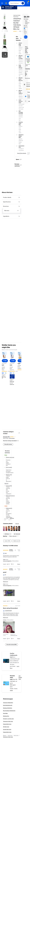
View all (17, 523)
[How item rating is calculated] (18, 440)
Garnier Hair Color (7, 729)
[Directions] (19, 206)
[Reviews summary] (22, 31)
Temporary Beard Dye (8, 702)
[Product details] (19, 197)
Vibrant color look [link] (10, 457)
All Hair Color (6, 726)
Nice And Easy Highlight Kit (9, 710)
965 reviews (12, 438)
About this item (7, 192)
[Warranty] (18, 210)
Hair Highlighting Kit (7, 705)
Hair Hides (5, 713)
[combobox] (17, 3)
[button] (17, 38)
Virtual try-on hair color (8, 718)
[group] (19, 31)
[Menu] (2, 3)
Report (18, 564)
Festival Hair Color (7, 724)
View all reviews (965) (11, 644)
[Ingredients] (19, 216)
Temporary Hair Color (8, 721)
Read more (5, 581)
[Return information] (25, 34)
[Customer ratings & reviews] (19, 432)
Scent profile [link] (9, 485)
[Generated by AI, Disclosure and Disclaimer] (9, 519)
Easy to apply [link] (9, 467)
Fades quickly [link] (9, 508)
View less (12, 518)
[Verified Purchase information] (15, 550)
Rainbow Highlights (7, 708)
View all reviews (8, 444)
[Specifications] (19, 202)
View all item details (21, 153)
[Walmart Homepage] (6, 3)
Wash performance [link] (10, 495)
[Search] (23, 3)
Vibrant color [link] (9, 474)
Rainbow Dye (6, 716)
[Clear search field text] (20, 3)
